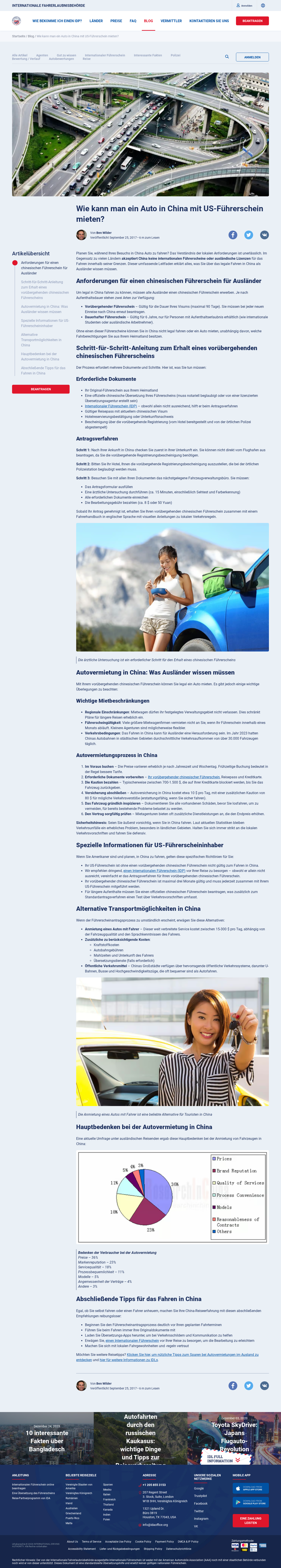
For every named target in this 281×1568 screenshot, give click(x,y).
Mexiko (107, 1489)
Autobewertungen (61, 59)
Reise (87, 59)
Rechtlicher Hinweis (23, 1560)
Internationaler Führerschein (105, 55)
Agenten (42, 55)
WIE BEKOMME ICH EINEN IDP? (57, 21)
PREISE (116, 21)
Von (101, 232)
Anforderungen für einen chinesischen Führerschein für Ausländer (44, 268)
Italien (106, 1494)
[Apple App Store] (251, 1488)
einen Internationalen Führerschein (132, 1341)
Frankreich (109, 1499)
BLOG (148, 21)
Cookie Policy (143, 1541)
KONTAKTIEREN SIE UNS (209, 21)
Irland (69, 1503)
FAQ (133, 21)
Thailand (108, 1504)
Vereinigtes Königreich (79, 1493)
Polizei (175, 55)
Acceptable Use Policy (118, 1541)
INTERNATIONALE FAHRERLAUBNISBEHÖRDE (48, 6)
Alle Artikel (19, 55)
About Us (72, 1541)
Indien (106, 1514)
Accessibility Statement (82, 1548)
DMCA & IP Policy (188, 1541)
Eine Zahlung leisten (250, 1521)
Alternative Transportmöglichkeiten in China (41, 340)
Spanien (108, 1484)
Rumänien (72, 1498)
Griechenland (73, 1513)
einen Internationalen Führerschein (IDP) (154, 871)
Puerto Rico (72, 1518)
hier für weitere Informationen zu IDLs (129, 1360)
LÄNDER (96, 21)
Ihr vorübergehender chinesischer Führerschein (184, 777)
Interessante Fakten (148, 55)
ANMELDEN (252, 57)
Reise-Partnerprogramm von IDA (31, 1498)
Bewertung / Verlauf (26, 59)
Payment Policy (164, 1541)
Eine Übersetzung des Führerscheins (33, 1493)
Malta (69, 1523)
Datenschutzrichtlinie (178, 1548)
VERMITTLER (171, 21)
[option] (47, 1438)
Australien (72, 1508)
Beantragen (253, 21)
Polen (106, 1519)
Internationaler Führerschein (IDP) (111, 406)
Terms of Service (91, 1541)
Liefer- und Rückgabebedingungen (120, 1548)
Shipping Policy (153, 1548)
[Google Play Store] (251, 1502)
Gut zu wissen (66, 55)
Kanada (108, 1509)
